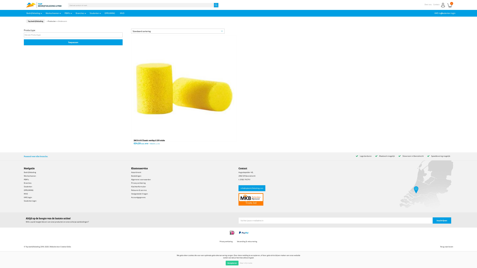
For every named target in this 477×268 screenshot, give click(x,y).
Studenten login (30, 201)
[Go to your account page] (443, 7)
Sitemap (264, 244)
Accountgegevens (138, 197)
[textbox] (74, 35)
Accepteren (232, 263)
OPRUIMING (28, 190)
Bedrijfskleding (30, 172)
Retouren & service (139, 190)
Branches (27, 183)
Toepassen (73, 42)
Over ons (428, 4)
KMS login (28, 197)
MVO (26, 194)
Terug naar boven (446, 247)
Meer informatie (246, 263)
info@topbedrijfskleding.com (251, 188)
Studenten (28, 186)
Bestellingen (136, 176)
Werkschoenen (30, 176)
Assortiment (136, 172)
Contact (436, 4)
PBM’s (26, 179)
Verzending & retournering (247, 241)
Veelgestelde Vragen (139, 194)
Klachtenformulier (138, 186)
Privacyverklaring (138, 183)
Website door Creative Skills (60, 247)
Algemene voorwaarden (141, 179)
